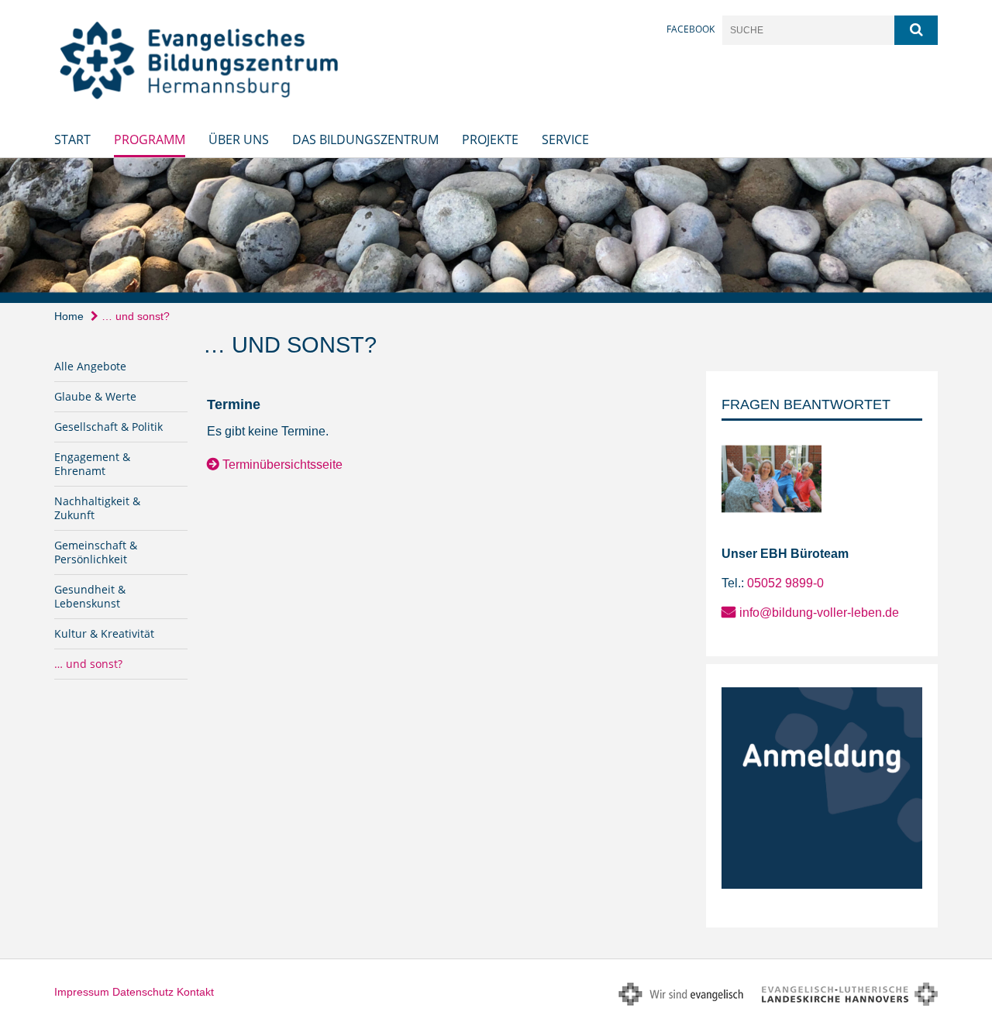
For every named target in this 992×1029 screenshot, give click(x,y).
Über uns (238, 139)
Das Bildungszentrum (365, 139)
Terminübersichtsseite (282, 464)
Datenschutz (143, 992)
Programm (149, 139)
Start (72, 139)
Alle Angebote (90, 366)
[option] (496, 230)
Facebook (690, 29)
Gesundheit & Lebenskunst (90, 596)
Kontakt (195, 992)
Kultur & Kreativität (104, 633)
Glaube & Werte (95, 396)
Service (565, 139)
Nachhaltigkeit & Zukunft (97, 508)
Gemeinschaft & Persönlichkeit (95, 552)
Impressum (81, 992)
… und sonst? (134, 316)
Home (69, 316)
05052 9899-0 (785, 583)
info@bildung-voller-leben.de (819, 612)
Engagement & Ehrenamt (92, 463)
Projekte (490, 139)
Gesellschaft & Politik (108, 426)
